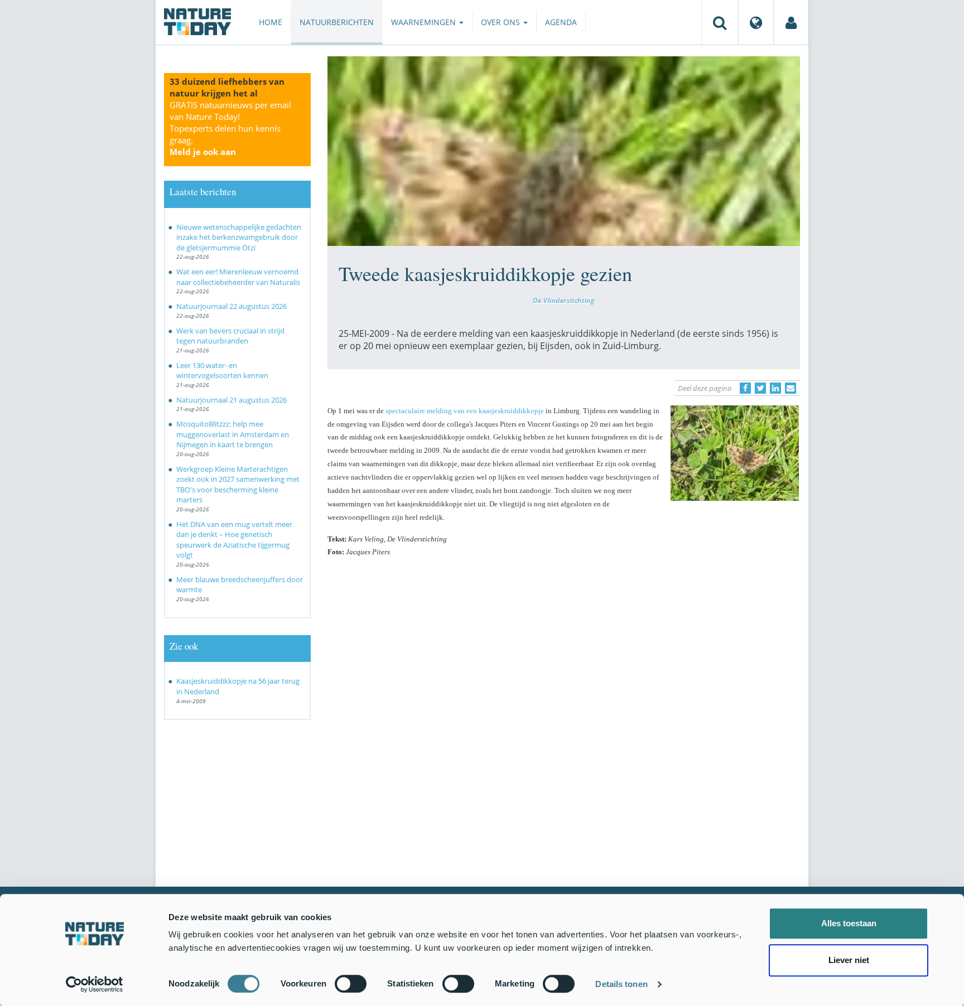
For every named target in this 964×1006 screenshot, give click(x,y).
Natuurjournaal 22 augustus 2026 (231, 306)
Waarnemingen (424, 22)
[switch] (351, 984)
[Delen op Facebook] (745, 388)
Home (270, 22)
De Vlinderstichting (563, 300)
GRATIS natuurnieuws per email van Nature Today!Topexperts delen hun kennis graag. (230, 128)
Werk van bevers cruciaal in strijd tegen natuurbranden (230, 336)
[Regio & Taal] (756, 22)
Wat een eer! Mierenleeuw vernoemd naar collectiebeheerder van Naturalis (238, 277)
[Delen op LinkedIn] (775, 388)
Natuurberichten (337, 22)
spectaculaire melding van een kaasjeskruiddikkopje (465, 411)
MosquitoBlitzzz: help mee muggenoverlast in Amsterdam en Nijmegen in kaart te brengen (232, 434)
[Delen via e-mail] (790, 388)
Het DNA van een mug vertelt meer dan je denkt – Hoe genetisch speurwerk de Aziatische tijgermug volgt (234, 539)
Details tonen (621, 984)
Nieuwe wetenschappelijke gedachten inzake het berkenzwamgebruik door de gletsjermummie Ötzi (238, 237)
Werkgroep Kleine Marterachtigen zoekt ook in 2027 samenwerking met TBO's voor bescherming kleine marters (238, 484)
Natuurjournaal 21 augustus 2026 (231, 400)
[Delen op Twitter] (760, 388)
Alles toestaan (848, 923)
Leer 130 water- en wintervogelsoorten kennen (222, 370)
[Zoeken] (719, 22)
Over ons (501, 22)
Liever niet (848, 960)
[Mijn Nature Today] (791, 22)
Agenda (561, 22)
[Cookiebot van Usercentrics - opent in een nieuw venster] (94, 984)
